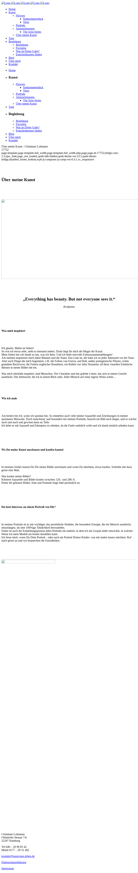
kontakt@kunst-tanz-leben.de (18, 856)
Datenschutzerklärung (13, 862)
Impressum (7, 868)
